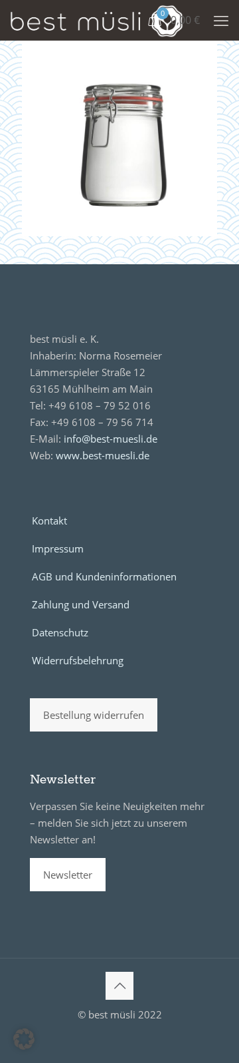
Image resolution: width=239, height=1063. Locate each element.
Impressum (58, 548)
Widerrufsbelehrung (77, 660)
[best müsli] (96, 20)
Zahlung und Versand (80, 604)
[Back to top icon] (119, 986)
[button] (24, 1039)
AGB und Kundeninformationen (104, 576)
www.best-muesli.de (102, 455)
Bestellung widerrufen (93, 715)
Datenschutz (60, 632)
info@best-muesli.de (110, 438)
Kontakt (49, 520)
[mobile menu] (221, 20)
